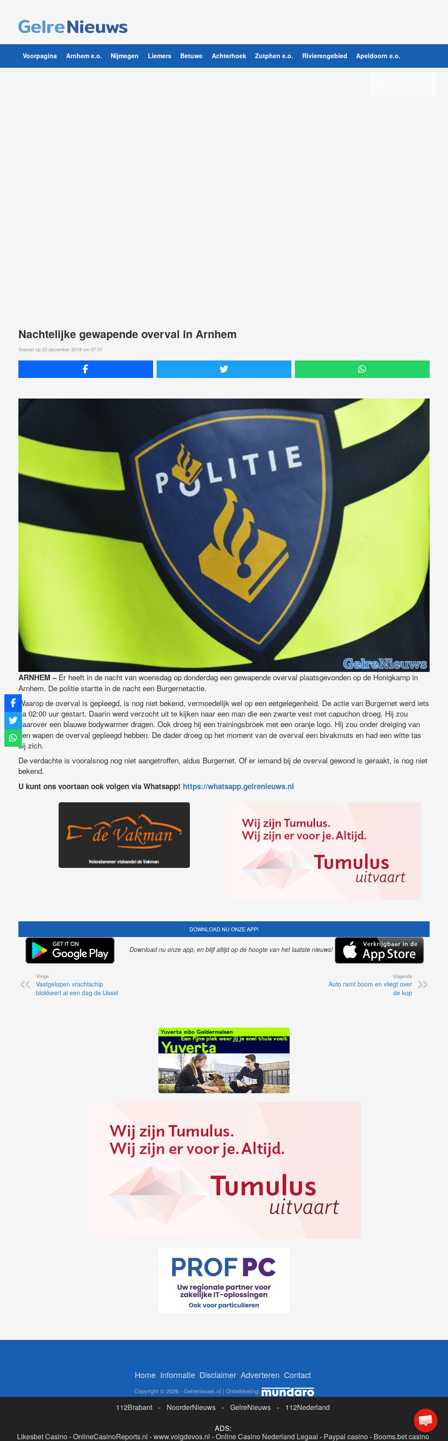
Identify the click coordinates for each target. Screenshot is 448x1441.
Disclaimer (218, 1374)
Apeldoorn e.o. (378, 55)
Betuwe (191, 55)
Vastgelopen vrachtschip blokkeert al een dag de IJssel (77, 984)
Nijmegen (125, 55)
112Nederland (307, 1407)
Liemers (160, 55)
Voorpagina (40, 55)
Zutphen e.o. (274, 55)
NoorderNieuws (191, 1407)
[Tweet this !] (224, 369)
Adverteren (260, 1374)
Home (145, 1374)
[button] (426, 1420)
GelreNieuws (250, 1407)
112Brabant (134, 1407)
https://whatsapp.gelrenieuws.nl (238, 786)
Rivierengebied (324, 55)
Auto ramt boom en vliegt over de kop (370, 984)
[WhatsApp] (362, 369)
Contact (297, 1374)
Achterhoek (229, 55)
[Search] (381, 83)
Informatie (177, 1374)
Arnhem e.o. (84, 55)
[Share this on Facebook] (85, 369)
